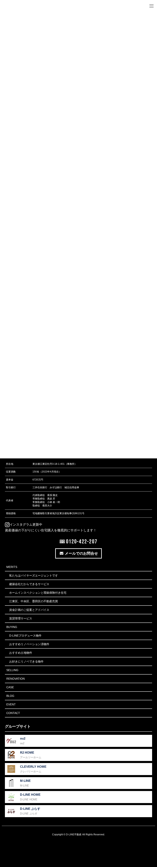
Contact (13, 713)
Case (10, 687)
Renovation (15, 678)
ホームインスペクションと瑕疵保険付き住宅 (37, 592)
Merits (11, 567)
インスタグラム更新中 (26, 524)
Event (11, 704)
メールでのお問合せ (81, 553)
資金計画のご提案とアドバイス (29, 609)
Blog (10, 695)
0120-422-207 (81, 541)
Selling (12, 670)
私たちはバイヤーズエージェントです (33, 575)
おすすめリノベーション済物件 (29, 644)
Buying (11, 627)
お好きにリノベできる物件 (26, 661)
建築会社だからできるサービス (29, 584)
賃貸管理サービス (20, 618)
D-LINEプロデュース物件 (25, 635)
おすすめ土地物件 (20, 652)
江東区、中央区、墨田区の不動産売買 (33, 601)
